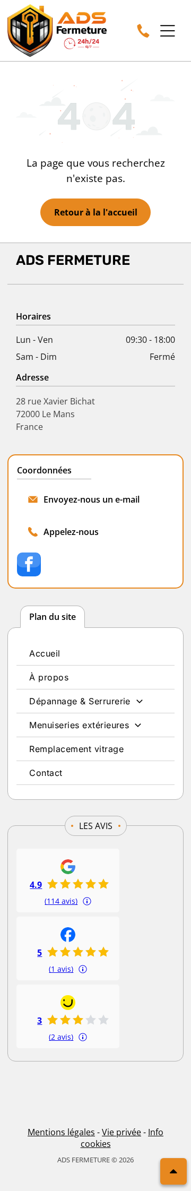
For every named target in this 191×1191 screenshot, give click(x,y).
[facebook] (29, 566)
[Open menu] (167, 31)
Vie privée (121, 1132)
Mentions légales (61, 1132)
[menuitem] (95, 654)
